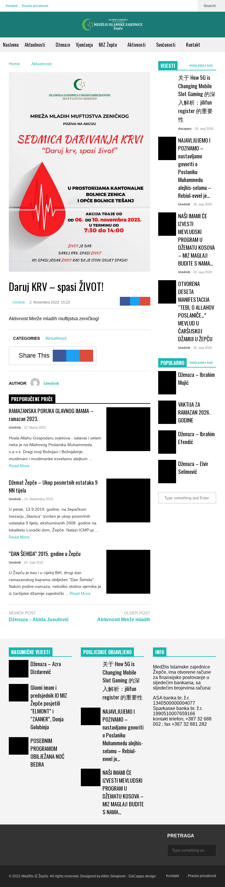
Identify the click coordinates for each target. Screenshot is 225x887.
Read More (20, 465)
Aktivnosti (137, 44)
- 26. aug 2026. (203, 128)
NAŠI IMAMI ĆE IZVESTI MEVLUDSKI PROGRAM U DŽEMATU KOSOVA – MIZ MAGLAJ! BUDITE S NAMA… (196, 239)
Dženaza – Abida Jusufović (39, 619)
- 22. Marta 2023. (34, 427)
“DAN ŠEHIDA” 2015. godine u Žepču (45, 553)
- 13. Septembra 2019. (38, 499)
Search (210, 6)
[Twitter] (135, 301)
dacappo (185, 128)
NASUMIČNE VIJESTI (30, 652)
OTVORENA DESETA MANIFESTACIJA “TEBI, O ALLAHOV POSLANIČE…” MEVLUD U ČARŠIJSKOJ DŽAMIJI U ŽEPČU (196, 311)
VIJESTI (168, 65)
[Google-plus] (145, 301)
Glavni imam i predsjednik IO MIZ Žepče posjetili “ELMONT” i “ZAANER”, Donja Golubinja (48, 707)
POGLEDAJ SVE (202, 65)
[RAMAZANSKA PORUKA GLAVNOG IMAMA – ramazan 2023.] (128, 429)
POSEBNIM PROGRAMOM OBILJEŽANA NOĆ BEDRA (47, 752)
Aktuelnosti (35, 44)
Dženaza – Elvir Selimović (193, 467)
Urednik (18, 302)
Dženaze (63, 44)
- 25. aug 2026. (202, 272)
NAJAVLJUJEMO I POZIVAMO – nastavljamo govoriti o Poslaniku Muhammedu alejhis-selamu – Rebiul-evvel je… (194, 167)
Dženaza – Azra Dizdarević (45, 667)
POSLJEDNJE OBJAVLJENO (107, 652)
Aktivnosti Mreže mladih (123, 619)
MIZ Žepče (108, 44)
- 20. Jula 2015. (33, 562)
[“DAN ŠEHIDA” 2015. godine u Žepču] (128, 572)
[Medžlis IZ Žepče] (112, 25)
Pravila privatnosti (35, 5)
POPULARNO (172, 362)
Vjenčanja (84, 44)
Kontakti (12, 5)
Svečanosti (166, 44)
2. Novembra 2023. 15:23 (50, 302)
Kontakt (193, 44)
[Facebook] (125, 301)
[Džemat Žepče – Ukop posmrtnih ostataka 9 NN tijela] (128, 500)
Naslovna (11, 44)
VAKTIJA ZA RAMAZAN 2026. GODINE (194, 412)
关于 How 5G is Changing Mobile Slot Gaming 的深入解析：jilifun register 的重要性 (196, 98)
